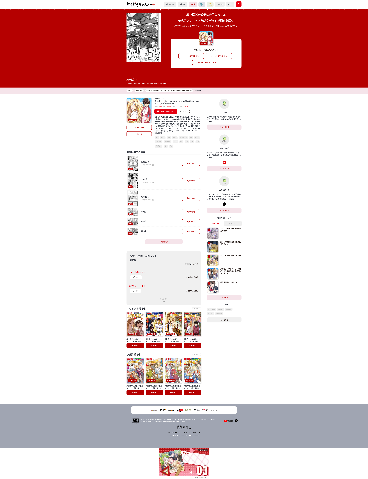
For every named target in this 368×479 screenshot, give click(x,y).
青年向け (229, 309)
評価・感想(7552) (167, 111)
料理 (197, 141)
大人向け (210, 313)
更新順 (187, 264)
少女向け (219, 313)
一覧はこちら (164, 242)
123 (137, 277)
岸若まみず (145, 83)
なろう (197, 137)
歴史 (157, 137)
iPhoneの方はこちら (191, 56)
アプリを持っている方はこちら (205, 62)
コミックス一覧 (139, 127)
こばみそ (134, 83)
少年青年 (201, 4)
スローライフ (183, 137)
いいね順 (194, 264)
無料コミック (170, 4)
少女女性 (210, 4)
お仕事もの (167, 141)
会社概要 (174, 432)
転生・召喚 (159, 141)
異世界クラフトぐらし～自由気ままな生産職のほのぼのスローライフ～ (230, 271)
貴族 (166, 146)
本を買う (135, 345)
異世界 (193, 4)
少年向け (220, 309)
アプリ (230, 4)
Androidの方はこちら (219, 56)
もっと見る (164, 299)
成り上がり (159, 146)
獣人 (191, 137)
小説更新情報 (133, 354)
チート (175, 141)
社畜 (192, 141)
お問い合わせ (196, 432)
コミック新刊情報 (136, 308)
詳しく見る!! (224, 127)
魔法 (181, 141)
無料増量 (182, 4)
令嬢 (169, 137)
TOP (169, 432)
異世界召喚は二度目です (229, 282)
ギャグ (163, 137)
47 (137, 291)
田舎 (171, 146)
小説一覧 (139, 134)
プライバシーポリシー (185, 432)
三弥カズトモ (164, 83)
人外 (187, 141)
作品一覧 (220, 4)
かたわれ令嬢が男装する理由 (230, 255)
